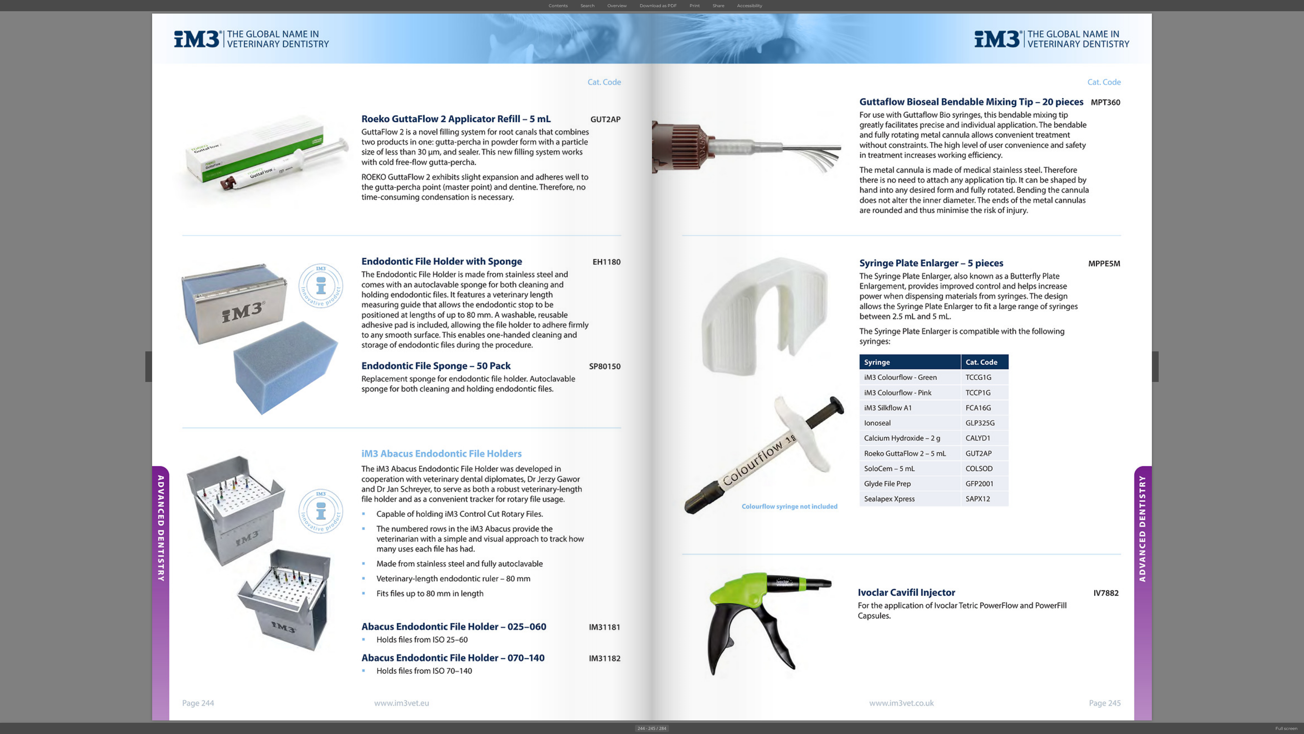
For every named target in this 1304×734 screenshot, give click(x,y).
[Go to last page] (685, 728)
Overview (617, 5)
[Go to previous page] (629, 728)
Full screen (1286, 728)
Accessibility (749, 5)
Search (588, 5)
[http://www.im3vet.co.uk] (901, 703)
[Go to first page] (618, 728)
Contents (558, 5)
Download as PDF (658, 5)
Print (695, 5)
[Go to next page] (674, 728)
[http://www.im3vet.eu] (402, 703)
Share (718, 5)
